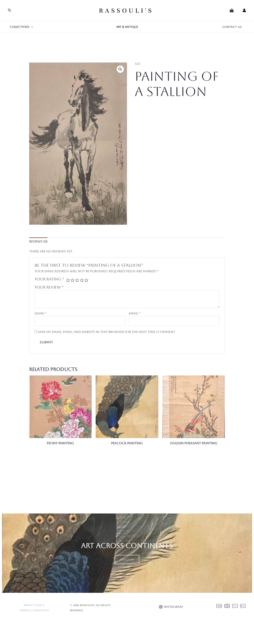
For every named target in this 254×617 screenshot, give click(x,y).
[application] (31, 27)
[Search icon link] (10, 10)
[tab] (38, 241)
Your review (49, 287)
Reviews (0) (38, 241)
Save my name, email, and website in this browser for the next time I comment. (106, 332)
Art (138, 64)
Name (40, 313)
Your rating (49, 279)
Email (134, 313)
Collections (19, 26)
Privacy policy (34, 605)
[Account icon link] (244, 10)
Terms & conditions (34, 610)
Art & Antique (127, 26)
